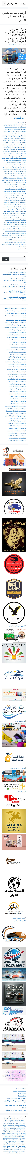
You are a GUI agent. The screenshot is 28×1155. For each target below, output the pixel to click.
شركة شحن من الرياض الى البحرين (17, 359)
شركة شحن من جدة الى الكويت (17, 344)
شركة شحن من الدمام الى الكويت (17, 420)
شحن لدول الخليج (8, 182)
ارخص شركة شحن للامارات (19, 129)
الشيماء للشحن (10, 1125)
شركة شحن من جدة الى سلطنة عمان (16, 349)
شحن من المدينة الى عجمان (12, 195)
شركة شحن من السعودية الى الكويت (16, 337)
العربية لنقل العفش (16, 1151)
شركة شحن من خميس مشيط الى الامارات (15, 310)
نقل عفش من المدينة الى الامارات (17, 244)
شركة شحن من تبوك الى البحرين (17, 433)
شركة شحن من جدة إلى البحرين (17, 352)
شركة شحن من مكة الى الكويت (18, 418)
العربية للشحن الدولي (12, 1152)
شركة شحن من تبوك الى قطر (18, 396)
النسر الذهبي (12, 1147)
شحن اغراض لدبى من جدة (19, 142)
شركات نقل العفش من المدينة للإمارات (13, 217)
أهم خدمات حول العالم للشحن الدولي (16, 1098)
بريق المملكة (13, 1128)
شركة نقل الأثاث (16, 228)
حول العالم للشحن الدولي (16, 4)
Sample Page (22, 1096)
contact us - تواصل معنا (19, 1091)
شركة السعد (19, 1147)
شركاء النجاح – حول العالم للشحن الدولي (15, 1105)
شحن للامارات (22, 184)
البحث (24, 256)
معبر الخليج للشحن (10, 1123)
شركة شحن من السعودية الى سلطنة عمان (15, 327)
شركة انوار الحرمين (9, 1120)
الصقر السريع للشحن (15, 1144)
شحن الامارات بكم (16, 147)
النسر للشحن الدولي (7, 1130)
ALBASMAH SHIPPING (12, 1133)
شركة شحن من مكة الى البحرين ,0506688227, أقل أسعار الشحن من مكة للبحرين (15, 280)
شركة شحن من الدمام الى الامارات (17, 374)
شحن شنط (9, 169)
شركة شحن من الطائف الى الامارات (16, 369)
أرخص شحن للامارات (18, 124)
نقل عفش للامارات (8, 242)
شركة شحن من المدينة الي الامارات (17, 226)
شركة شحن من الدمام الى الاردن (17, 386)
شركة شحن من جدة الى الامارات (17, 339)
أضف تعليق (21, 248)
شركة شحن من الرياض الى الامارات (16, 366)
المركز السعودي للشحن (12, 1146)
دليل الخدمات (12, 1126)
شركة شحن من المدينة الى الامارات (17, 379)
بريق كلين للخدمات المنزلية (19, 1130)
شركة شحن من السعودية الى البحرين (16, 334)
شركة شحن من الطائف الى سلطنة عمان (15, 406)
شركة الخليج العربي (12, 1121)
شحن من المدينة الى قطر (19, 198)
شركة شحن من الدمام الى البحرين (17, 435)
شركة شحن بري (8, 222)
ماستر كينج (6, 1128)
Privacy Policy (22, 1093)
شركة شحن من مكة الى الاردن (18, 389)
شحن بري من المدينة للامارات (18, 151)
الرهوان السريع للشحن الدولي (18, 1138)
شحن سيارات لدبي (16, 160)
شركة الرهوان (12, 1118)
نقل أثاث (18, 237)
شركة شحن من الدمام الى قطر (18, 398)
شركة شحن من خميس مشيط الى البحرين (15, 322)
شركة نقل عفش (7, 228)
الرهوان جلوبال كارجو (15, 1143)
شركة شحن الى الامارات (19, 222)
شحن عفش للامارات (10, 173)
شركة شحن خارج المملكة (19, 224)
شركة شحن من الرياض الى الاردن (17, 364)
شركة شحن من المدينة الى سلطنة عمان (15, 416)
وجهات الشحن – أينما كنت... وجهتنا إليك (16, 1110)
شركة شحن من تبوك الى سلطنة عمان (16, 408)
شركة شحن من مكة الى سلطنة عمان (16, 413)
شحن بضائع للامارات (18, 153)
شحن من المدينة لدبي (15, 200)
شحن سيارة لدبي (16, 164)
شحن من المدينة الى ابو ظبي (18, 186)
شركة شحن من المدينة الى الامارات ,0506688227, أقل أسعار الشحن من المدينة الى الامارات (15, 35)
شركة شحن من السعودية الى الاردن (16, 330)
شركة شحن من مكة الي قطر (18, 401)
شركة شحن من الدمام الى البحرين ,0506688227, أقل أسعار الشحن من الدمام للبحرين (14, 286)
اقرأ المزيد (18, 117)
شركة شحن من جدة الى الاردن (18, 342)
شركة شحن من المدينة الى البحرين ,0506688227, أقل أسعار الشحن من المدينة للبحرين (14, 274)
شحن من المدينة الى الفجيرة (13, 191)
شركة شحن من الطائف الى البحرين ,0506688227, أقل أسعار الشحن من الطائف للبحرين (14, 298)
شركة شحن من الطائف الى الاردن (17, 381)
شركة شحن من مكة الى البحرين (17, 438)
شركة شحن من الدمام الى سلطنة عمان (16, 411)
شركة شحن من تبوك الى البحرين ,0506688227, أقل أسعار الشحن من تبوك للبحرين (15, 292)
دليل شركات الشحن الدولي (10, 1136)
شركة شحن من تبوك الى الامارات (17, 371)
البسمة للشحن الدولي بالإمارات (18, 1131)
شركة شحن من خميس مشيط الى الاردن (15, 313)
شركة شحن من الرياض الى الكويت (17, 357)
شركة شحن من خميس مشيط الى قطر (16, 320)
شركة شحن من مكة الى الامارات (17, 376)
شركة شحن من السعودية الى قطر (17, 332)
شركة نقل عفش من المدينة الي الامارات (15, 233)
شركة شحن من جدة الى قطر (18, 347)
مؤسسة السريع (21, 1121)
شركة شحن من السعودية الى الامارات (16, 325)
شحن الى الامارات (19, 122)
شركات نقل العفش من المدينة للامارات (16, 220)
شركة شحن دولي (7, 224)
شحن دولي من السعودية (14, 158)
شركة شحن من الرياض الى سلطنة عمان (15, 361)
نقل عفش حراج (18, 242)
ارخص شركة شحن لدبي (11, 127)
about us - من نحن (20, 1088)
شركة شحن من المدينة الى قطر (17, 403)
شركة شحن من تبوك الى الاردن (18, 384)
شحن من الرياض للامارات (11, 184)
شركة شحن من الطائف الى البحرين (17, 430)
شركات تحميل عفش (15, 206)
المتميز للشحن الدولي (16, 1139)
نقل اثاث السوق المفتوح (9, 237)
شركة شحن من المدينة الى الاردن (17, 391)
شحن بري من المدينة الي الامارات (13, 149)
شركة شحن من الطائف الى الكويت (17, 423)
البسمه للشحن (15, 1149)
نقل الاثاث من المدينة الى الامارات (17, 240)
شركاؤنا (24, 1107)
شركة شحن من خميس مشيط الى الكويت (15, 308)
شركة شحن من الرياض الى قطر (17, 354)
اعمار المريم (18, 1126)
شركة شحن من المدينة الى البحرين (17, 440)
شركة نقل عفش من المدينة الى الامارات (15, 231)
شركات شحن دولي (16, 211)
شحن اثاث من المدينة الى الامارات (12, 140)
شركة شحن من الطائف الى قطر (17, 393)
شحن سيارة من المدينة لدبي (13, 167)
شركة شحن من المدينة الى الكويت (17, 425)
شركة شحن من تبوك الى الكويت (17, 428)
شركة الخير (17, 1120)
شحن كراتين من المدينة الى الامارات (12, 178)
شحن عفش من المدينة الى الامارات (16, 175)
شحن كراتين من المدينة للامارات (17, 180)
